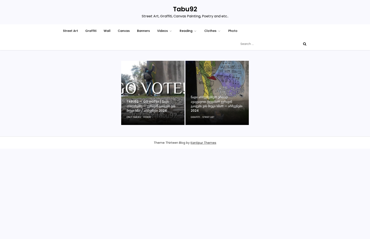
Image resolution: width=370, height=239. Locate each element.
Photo (232, 31)
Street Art (70, 31)
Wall (107, 31)
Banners (143, 31)
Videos (162, 31)
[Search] (304, 43)
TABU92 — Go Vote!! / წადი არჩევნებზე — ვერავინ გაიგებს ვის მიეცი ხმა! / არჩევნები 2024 (151, 106)
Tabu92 (185, 9)
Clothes (210, 31)
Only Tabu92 (134, 117)
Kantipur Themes (203, 143)
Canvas (124, 31)
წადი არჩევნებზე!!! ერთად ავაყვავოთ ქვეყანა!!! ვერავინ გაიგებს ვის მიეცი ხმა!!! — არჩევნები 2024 (216, 104)
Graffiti (90, 31)
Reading (186, 31)
